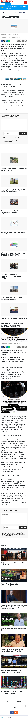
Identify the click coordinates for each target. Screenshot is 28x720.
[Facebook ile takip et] (12, 712)
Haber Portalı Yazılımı (9, 717)
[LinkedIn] (7, 41)
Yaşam (11, 13)
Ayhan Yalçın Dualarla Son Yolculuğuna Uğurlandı (16, 7)
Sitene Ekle (13, 708)
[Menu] (25, 2)
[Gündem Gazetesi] (7, 2)
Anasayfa (5, 13)
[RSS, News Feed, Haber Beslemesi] (16, 712)
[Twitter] (4, 41)
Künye (9, 706)
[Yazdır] (18, 41)
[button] (20, 41)
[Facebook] (2, 41)
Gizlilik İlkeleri (21, 706)
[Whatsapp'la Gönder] (9, 41)
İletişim (15, 706)
